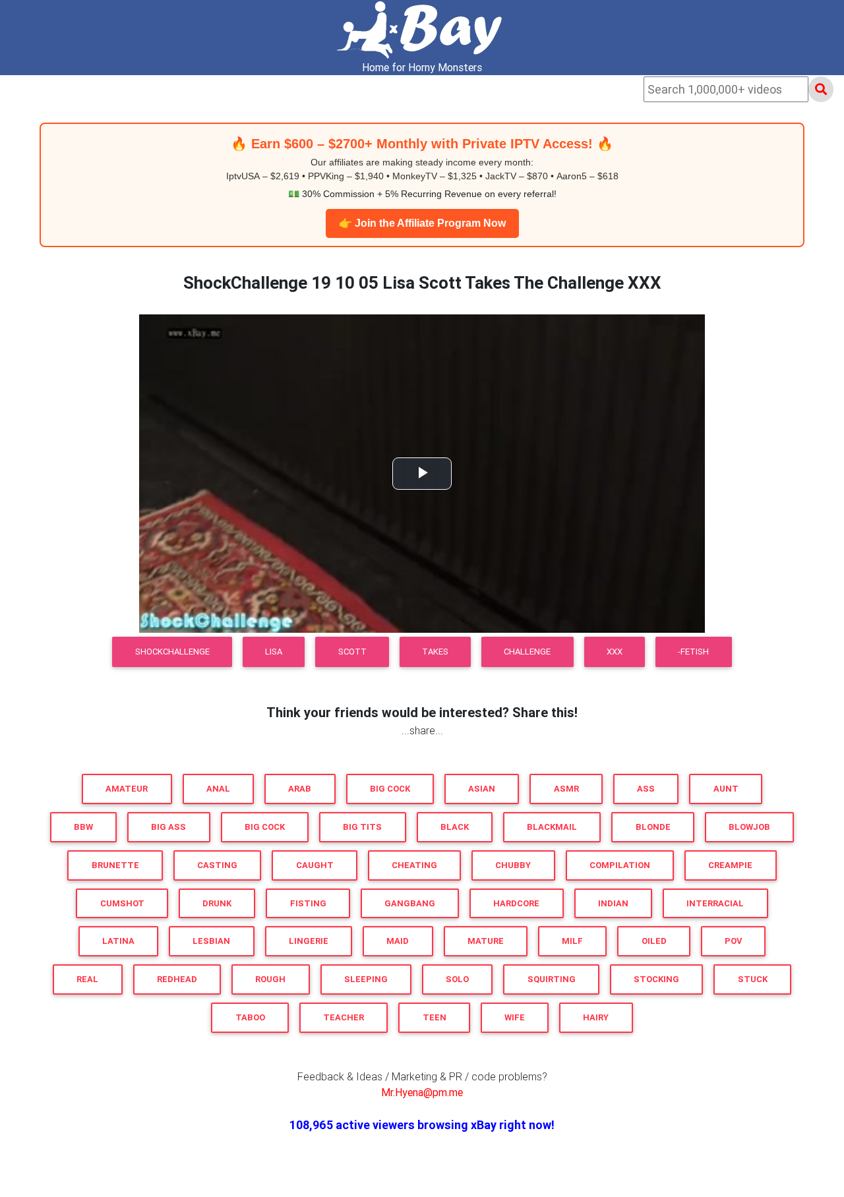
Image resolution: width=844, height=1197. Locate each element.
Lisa (273, 651)
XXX (614, 651)
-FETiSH (693, 651)
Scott (352, 651)
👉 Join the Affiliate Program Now (422, 223)
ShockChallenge (172, 651)
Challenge (527, 651)
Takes (435, 651)
